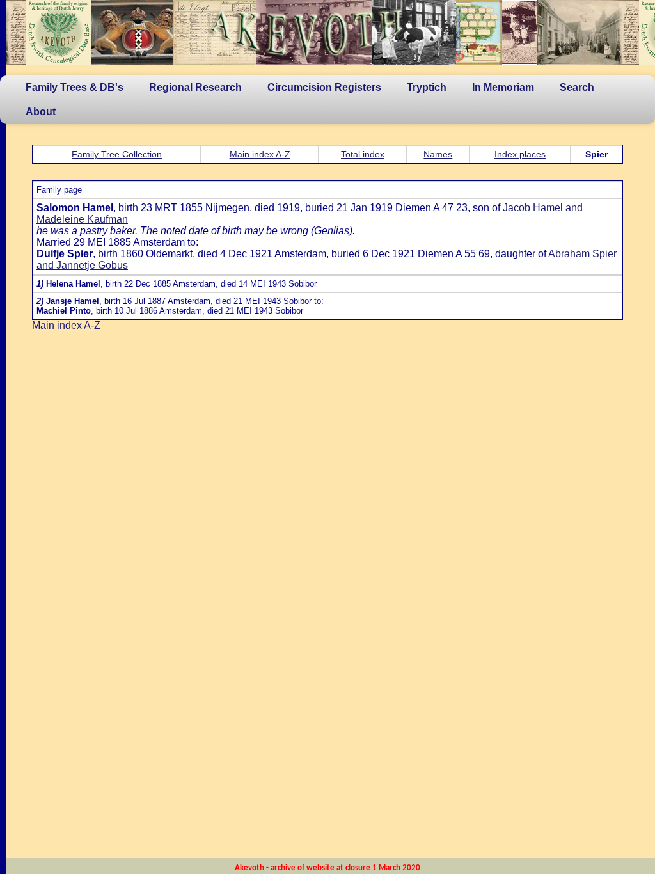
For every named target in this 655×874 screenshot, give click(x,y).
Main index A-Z (260, 154)
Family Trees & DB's (74, 87)
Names (437, 154)
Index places (520, 154)
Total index (362, 154)
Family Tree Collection (117, 154)
